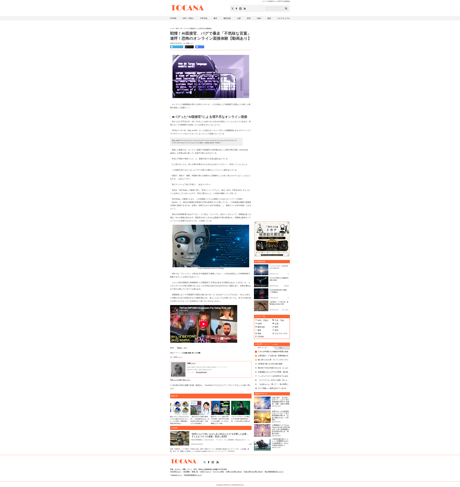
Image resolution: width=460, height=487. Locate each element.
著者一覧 (195, 471)
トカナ (172, 28)
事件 (276, 327)
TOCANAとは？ (175, 471)
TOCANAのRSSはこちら (244, 8)
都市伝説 (261, 327)
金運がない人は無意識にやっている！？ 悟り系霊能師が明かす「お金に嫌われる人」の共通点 (280, 415)
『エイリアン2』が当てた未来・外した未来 (274, 380)
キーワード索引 (218, 471)
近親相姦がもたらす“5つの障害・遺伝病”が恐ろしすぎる (274, 372)
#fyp (201, 143)
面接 (189, 353)
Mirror (179, 348)
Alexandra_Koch (209, 268)
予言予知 (203, 18)
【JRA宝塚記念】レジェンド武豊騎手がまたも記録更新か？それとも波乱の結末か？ (280, 442)
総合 (280, 348)
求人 (193, 353)
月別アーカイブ (205, 471)
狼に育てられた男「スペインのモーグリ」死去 (274, 360)
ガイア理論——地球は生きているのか (272, 388)
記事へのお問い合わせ (234, 471)
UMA (260, 324)
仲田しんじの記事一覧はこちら (180, 380)
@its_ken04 (176, 140)
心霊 (276, 324)
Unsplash (203, 99)
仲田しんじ (191, 363)
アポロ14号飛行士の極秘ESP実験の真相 (273, 352)
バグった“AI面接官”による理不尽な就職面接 (197, 28)
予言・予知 (279, 320)
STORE (261, 337)
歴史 (259, 330)
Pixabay (221, 268)
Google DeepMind (213, 99)
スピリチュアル (281, 333)
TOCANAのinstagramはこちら (240, 8)
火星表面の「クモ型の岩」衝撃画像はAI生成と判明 (274, 356)
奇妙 (259, 333)
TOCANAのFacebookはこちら (236, 8)
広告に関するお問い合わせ (253, 471)
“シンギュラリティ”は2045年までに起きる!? (274, 376)
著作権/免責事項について (193, 475)
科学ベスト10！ (263, 348)
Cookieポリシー (176, 475)
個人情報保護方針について (274, 471)
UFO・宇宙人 (263, 320)
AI (196, 353)
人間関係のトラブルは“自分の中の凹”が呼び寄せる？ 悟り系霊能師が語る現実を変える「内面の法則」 (281, 429)
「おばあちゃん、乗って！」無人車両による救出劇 (274, 384)
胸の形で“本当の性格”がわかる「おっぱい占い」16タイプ (274, 368)
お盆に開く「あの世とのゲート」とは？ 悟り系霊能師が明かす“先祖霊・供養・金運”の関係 (280, 401)
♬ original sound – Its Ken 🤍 (212, 143)
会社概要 (186, 471)
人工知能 (184, 353)
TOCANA (187, 8)
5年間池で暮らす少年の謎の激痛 (270, 364)
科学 (276, 330)
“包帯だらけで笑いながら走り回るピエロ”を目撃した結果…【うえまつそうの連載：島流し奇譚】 (220, 435)
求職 (198, 353)
